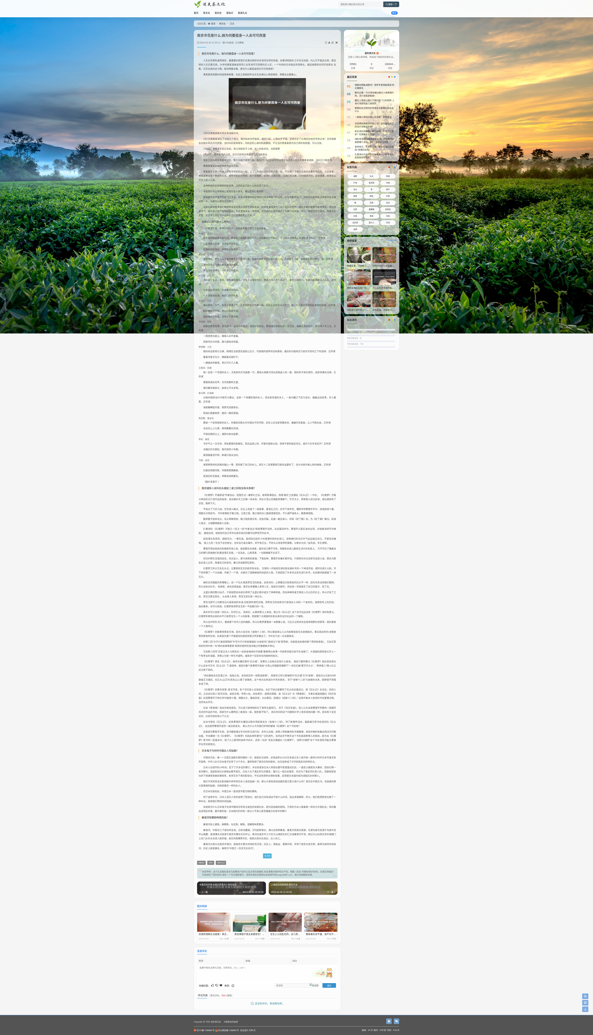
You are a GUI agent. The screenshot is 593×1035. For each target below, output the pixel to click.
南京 (201, 863)
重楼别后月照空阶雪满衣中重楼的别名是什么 (374, 110)
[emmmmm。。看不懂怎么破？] (217, 985)
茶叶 (388, 189)
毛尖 (355, 189)
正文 (232, 23)
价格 (355, 216)
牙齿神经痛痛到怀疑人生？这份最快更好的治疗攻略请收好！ (374, 125)
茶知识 (229, 12)
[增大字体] (332, 42)
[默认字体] (329, 42)
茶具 (371, 216)
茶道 (388, 176)
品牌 (355, 229)
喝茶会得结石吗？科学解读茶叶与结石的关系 (368, 287)
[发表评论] (585, 1002)
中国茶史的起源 (231, 1021)
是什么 (220, 863)
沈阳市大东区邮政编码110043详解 (389, 265)
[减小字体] (326, 42)
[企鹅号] (389, 1021)
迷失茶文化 (371, 53)
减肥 (355, 176)
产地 (355, 183)
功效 (388, 216)
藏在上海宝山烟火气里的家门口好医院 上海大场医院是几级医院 (374, 102)
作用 (388, 222)
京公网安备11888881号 (228, 1030)
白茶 (355, 209)
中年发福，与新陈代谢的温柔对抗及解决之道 (394, 309)
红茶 (388, 196)
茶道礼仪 (242, 12)
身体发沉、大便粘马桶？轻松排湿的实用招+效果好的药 (374, 148)
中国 (388, 183)
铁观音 (388, 209)
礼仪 (371, 176)
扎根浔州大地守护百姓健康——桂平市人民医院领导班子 (374, 156)
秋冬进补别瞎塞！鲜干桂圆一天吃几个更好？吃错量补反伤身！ (374, 133)
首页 (196, 12)
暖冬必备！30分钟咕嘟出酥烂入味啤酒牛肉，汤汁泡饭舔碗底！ (374, 94)
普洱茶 (371, 183)
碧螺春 (371, 209)
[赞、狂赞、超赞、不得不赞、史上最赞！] (221, 985)
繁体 (394, 13)
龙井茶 (355, 222)
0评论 (241, 42)
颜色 (371, 196)
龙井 (388, 202)
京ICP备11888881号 (205, 1030)
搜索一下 (392, 4)
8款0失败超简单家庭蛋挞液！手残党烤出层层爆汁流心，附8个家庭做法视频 (374, 140)
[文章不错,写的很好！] (213, 985)
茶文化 (206, 12)
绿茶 (355, 196)
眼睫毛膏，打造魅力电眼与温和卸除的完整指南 (369, 265)
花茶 (371, 202)
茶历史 (218, 12)
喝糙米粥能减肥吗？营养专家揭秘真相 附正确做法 (374, 86)
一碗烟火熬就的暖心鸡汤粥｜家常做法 (373, 116)
